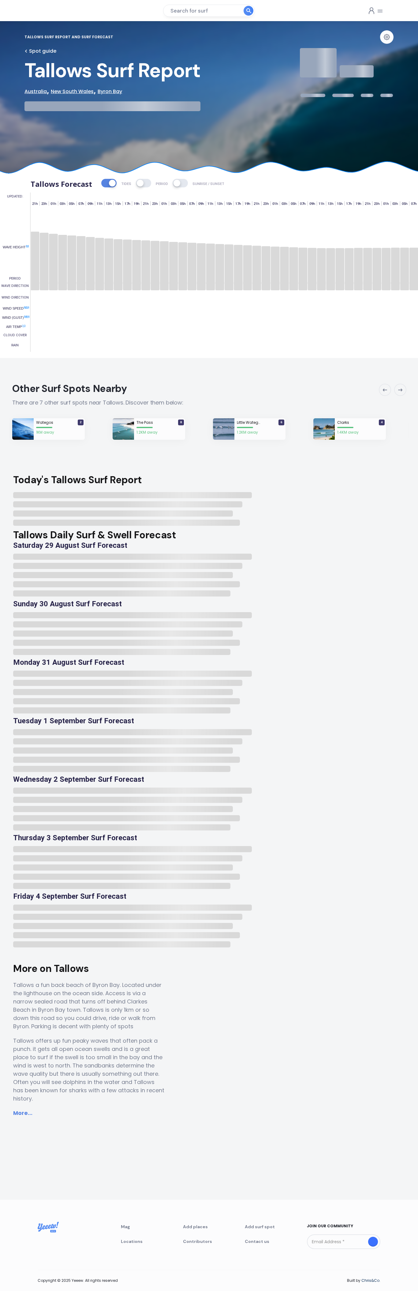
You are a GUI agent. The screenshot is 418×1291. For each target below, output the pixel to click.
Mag (125, 1226)
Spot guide (42, 51)
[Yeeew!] (47, 11)
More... (22, 1113)
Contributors (197, 1241)
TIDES (126, 184)
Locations (132, 1241)
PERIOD (162, 184)
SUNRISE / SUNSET (208, 184)
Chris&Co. (370, 1280)
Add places (195, 1226)
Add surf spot (260, 1226)
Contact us (257, 1241)
